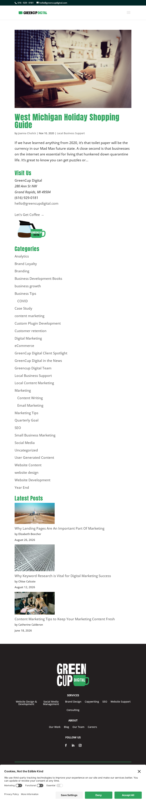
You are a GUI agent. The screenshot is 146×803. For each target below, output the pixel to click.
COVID (22, 301)
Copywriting (92, 701)
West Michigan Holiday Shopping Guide (67, 121)
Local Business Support (71, 133)
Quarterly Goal (26, 420)
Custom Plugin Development (38, 323)
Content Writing (30, 398)
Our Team (78, 727)
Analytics (22, 256)
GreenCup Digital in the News (38, 360)
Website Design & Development (26, 702)
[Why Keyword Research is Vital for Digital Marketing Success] (35, 558)
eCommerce (24, 345)
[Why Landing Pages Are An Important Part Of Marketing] (35, 514)
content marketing (29, 316)
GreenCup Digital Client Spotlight (41, 353)
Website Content (28, 465)
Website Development (32, 480)
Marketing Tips (26, 413)
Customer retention (30, 331)
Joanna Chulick (27, 133)
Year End (22, 487)
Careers (92, 727)
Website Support (121, 701)
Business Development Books (38, 278)
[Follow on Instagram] (80, 745)
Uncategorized (26, 450)
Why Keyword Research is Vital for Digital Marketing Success (63, 576)
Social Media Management (51, 702)
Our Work (55, 727)
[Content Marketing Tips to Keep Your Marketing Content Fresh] (35, 604)
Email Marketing (30, 405)
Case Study (23, 308)
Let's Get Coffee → (29, 214)
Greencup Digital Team (33, 368)
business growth (28, 286)
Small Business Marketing (35, 435)
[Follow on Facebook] (66, 745)
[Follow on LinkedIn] (73, 745)
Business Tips (25, 293)
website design (26, 472)
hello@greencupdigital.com (36, 203)
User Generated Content (34, 457)
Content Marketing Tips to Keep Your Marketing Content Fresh (65, 619)
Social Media (25, 442)
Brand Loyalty (26, 263)
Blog (66, 727)
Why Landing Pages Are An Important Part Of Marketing (59, 528)
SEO (18, 427)
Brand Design (73, 701)
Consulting (73, 710)
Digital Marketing (28, 338)
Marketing (23, 390)
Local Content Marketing (34, 383)
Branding (22, 271)
